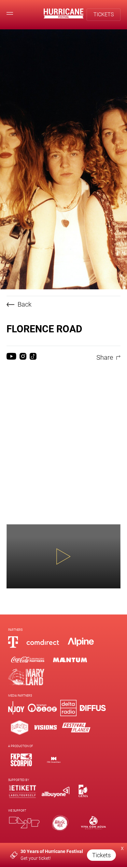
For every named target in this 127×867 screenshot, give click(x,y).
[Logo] (21, 760)
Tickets (101, 855)
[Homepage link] (64, 17)
